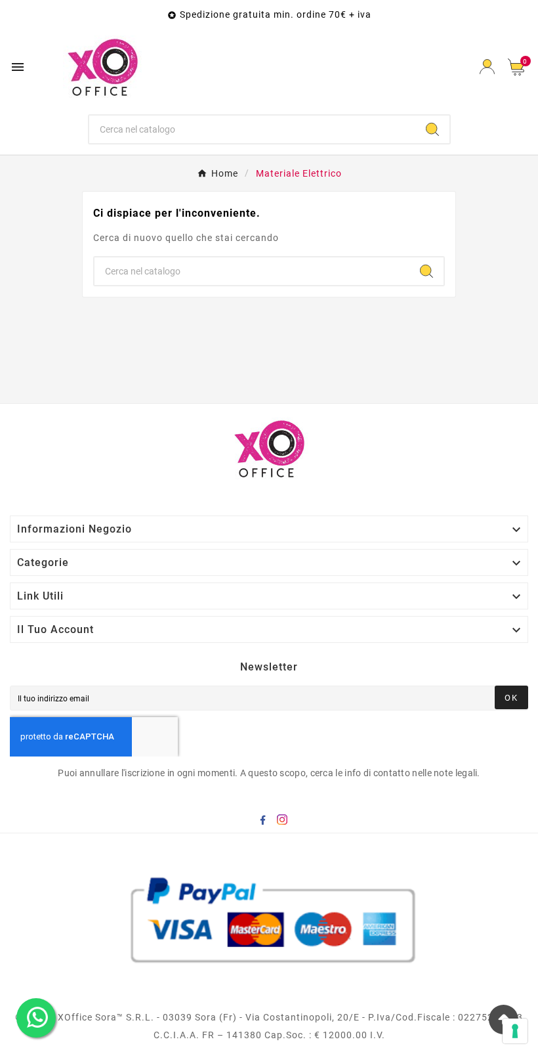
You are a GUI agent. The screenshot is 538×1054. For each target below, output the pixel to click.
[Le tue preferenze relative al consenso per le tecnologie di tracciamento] (515, 1031)
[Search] (432, 129)
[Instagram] (282, 819)
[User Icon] (487, 66)
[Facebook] (262, 819)
